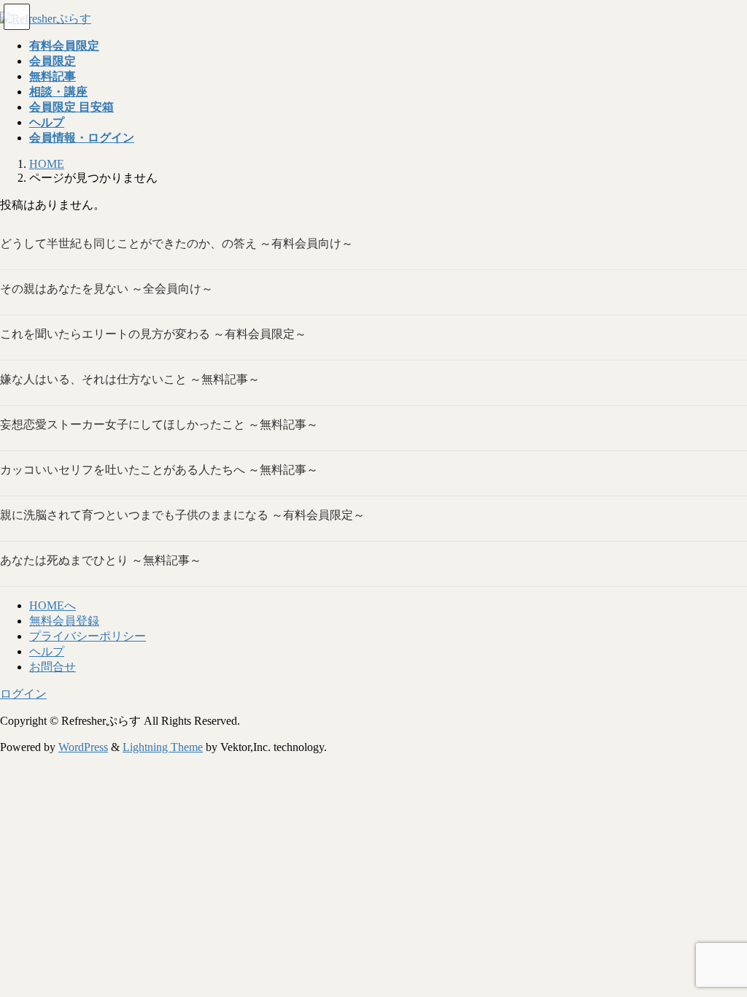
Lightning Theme (163, 747)
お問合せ (52, 667)
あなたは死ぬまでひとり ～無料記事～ (100, 560)
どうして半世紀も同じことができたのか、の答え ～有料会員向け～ (176, 243)
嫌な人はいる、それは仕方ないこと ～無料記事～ (130, 379)
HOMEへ (52, 605)
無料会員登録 (64, 621)
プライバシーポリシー (87, 636)
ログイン (23, 694)
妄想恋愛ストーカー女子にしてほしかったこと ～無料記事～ (159, 424)
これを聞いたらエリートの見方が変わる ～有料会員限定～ (153, 334)
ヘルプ (46, 651)
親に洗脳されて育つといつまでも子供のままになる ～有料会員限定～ (182, 515)
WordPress (83, 747)
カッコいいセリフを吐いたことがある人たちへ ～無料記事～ (159, 469)
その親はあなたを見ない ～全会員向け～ (106, 288)
